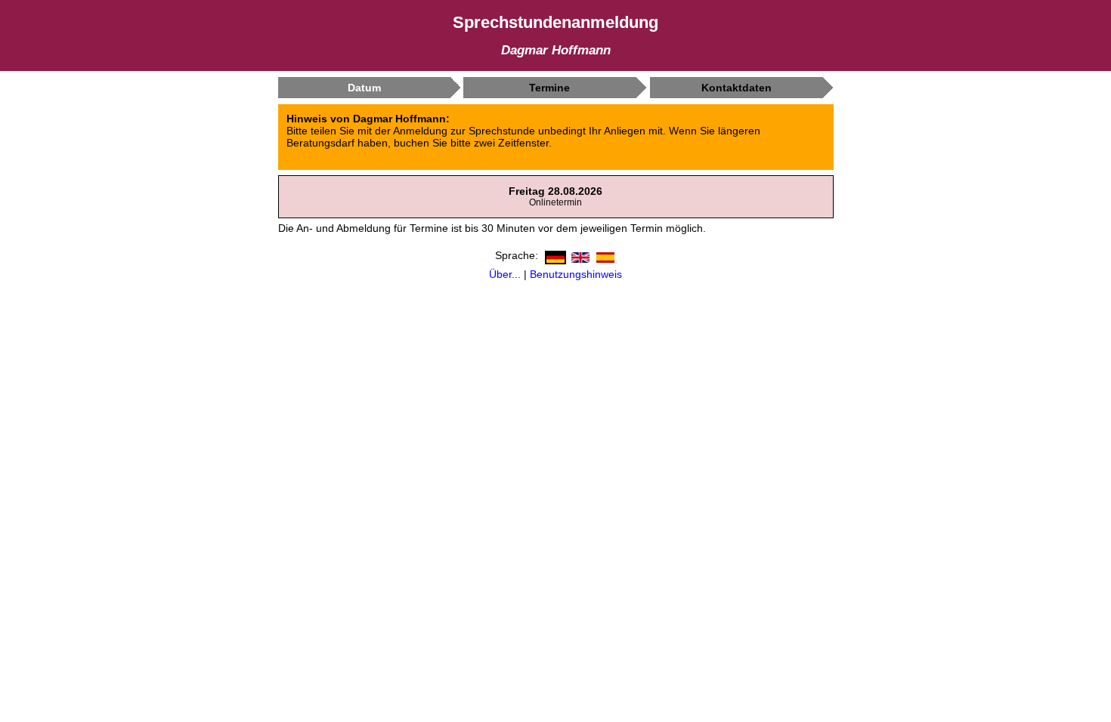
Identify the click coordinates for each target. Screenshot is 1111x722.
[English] (578, 254)
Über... (505, 274)
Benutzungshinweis (576, 274)
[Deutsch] (553, 254)
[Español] (603, 254)
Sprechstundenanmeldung (555, 22)
